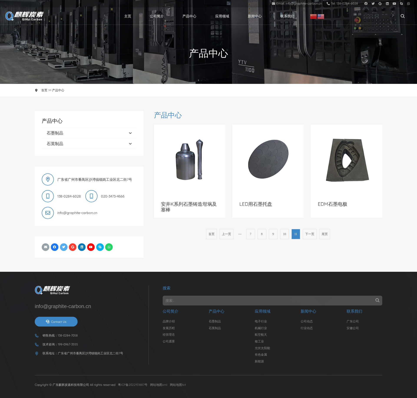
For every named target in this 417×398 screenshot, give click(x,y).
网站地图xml (158, 385)
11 (295, 233)
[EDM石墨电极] (346, 127)
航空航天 (261, 335)
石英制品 (55, 143)
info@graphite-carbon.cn (77, 213)
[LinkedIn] (387, 4)
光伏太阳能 (262, 348)
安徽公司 (353, 328)
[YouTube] (394, 4)
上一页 (226, 234)
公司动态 (307, 321)
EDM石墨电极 (332, 204)
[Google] (380, 4)
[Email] (45, 247)
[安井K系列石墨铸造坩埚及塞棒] (189, 127)
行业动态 (307, 328)
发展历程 (169, 328)
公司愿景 (169, 341)
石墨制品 (55, 133)
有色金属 (261, 355)
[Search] (402, 16)
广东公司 (353, 321)
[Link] (25, 16)
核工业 (259, 341)
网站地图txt (178, 385)
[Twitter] (373, 4)
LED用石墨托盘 (255, 204)
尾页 (325, 234)
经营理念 (169, 335)
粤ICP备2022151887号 (132, 385)
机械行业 (261, 328)
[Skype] (401, 4)
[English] (321, 16)
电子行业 (261, 321)
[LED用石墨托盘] (268, 127)
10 (284, 233)
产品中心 (58, 90)
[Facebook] (366, 4)
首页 (44, 90)
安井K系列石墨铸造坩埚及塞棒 (189, 207)
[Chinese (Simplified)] (313, 16)
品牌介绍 (169, 321)
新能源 (259, 361)
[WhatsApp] (408, 4)
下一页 (309, 234)
